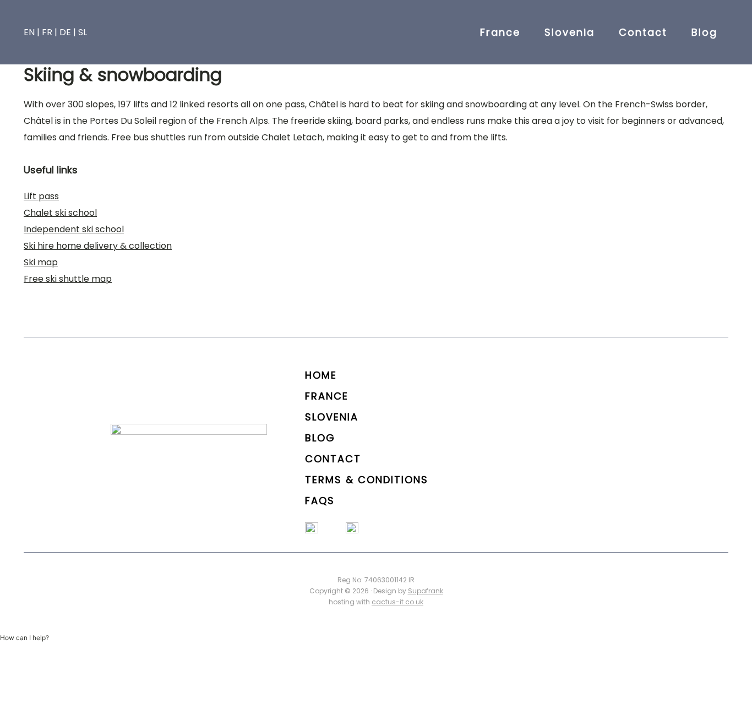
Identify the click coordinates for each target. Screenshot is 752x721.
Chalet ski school (60, 212)
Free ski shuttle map (68, 278)
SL (82, 32)
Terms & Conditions (366, 480)
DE (65, 32)
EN (29, 32)
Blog (320, 438)
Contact (333, 459)
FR (47, 32)
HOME (321, 375)
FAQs (320, 500)
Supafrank (425, 591)
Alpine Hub (376, 32)
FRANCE (326, 396)
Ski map (41, 262)
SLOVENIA (331, 417)
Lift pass (41, 196)
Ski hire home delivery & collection (98, 245)
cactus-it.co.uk (397, 602)
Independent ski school (74, 229)
